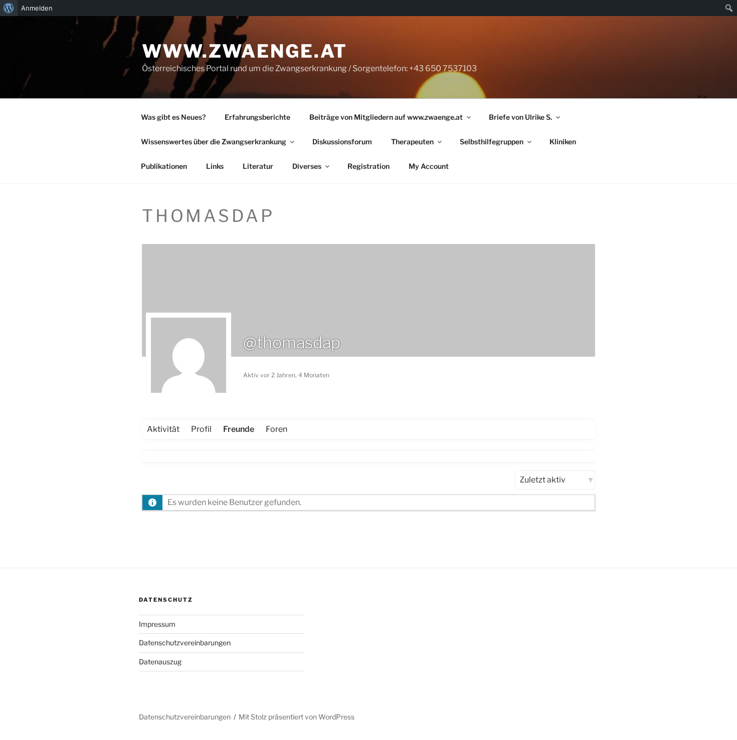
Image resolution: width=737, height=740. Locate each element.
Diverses (306, 166)
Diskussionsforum (342, 141)
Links (215, 166)
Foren (276, 429)
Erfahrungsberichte (257, 117)
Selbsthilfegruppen (491, 141)
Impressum (157, 624)
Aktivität (163, 429)
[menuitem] (9, 8)
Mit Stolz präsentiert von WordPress (296, 716)
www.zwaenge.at (244, 51)
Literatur (258, 166)
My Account (429, 166)
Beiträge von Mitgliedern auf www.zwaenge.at (386, 117)
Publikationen (164, 166)
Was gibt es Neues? (173, 117)
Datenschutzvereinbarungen (185, 642)
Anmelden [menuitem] (37, 8)
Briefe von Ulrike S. (520, 117)
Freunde (238, 429)
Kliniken (562, 141)
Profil (201, 429)
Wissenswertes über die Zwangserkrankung (213, 141)
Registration (368, 166)
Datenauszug (160, 661)
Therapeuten (412, 141)
